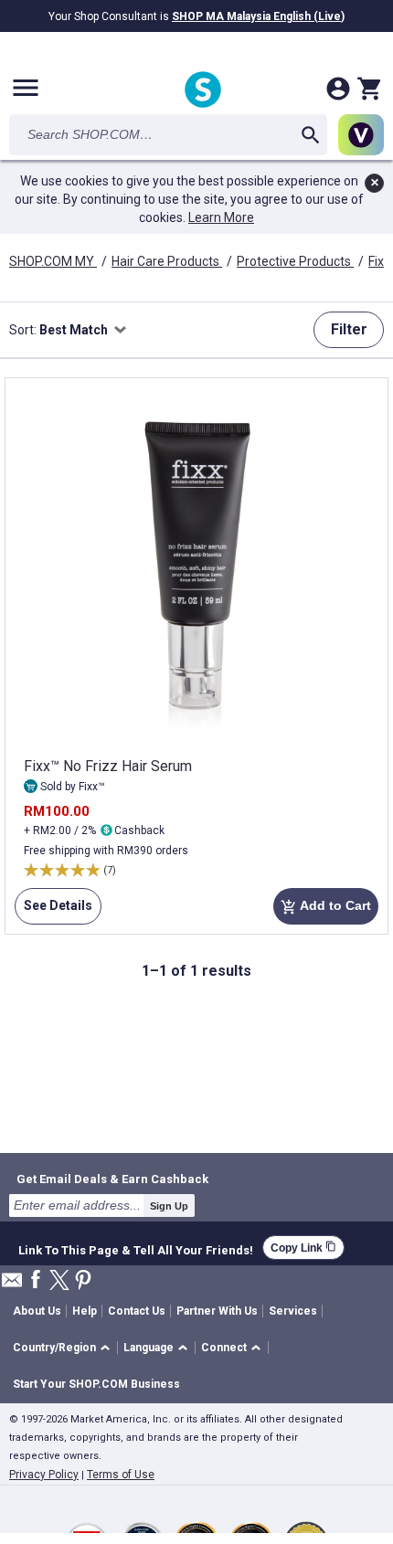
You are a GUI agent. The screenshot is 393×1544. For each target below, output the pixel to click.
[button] (64, 1348)
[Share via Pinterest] (83, 1281)
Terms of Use (120, 1474)
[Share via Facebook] (36, 1280)
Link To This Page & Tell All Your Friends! (135, 1248)
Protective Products (295, 261)
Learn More (221, 217)
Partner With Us (217, 1311)
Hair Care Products (167, 261)
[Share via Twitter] (59, 1281)
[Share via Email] (12, 1285)
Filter (349, 329)
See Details (53, 911)
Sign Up (169, 1205)
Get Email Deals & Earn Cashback (112, 1178)
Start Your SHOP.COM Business (96, 1384)
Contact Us (136, 1311)
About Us (37, 1311)
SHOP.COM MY (53, 261)
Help (84, 1311)
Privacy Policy (44, 1474)
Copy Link (303, 1247)
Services (293, 1311)
